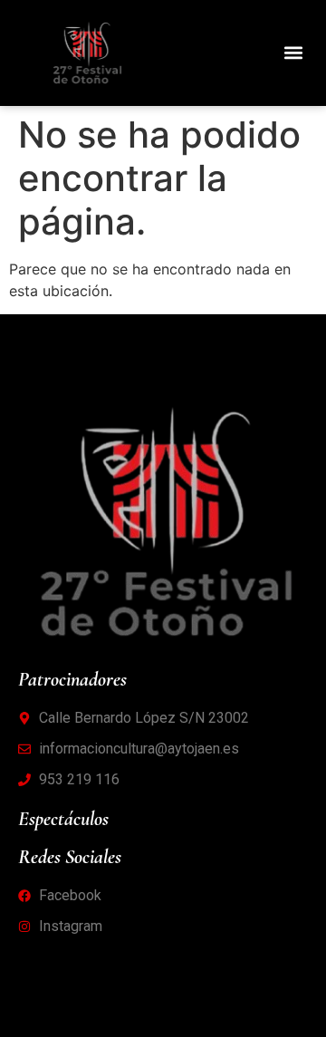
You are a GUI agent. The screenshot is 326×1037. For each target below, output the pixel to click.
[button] (293, 53)
